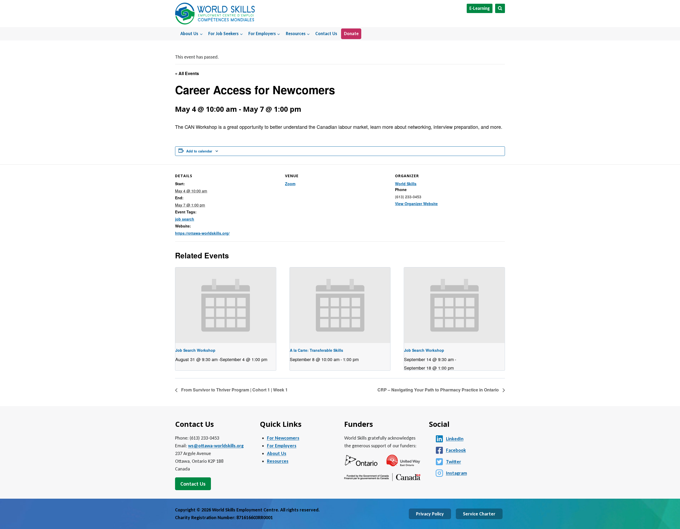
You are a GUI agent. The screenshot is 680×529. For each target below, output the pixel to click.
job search (184, 219)
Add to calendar (199, 151)
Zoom (290, 183)
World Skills (405, 183)
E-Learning (479, 8)
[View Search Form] (500, 8)
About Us (276, 453)
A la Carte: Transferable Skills (316, 350)
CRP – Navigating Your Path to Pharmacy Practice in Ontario (438, 390)
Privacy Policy (430, 514)
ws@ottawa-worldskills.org (216, 446)
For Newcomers (283, 438)
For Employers (281, 446)
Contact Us (326, 33)
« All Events (187, 73)
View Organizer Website (416, 203)
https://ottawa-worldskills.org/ (202, 233)
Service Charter (479, 514)
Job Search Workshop (195, 350)
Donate (351, 33)
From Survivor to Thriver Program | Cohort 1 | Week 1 (234, 390)
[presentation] (225, 305)
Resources (277, 461)
